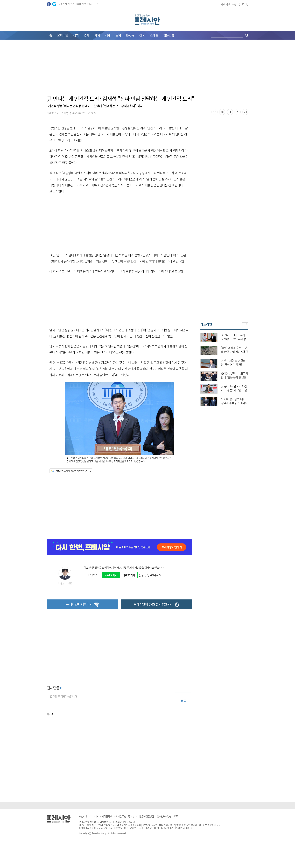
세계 (107, 35)
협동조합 (168, 35)
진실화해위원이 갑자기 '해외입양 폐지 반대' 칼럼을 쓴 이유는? (243, 403)
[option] (234, 368)
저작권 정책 (107, 816)
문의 (228, 4)
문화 (118, 35)
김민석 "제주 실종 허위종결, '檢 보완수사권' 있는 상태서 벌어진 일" (243, 377)
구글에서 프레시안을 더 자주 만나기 (71, 470)
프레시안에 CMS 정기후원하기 (153, 604)
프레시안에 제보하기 (79, 604)
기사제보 (94, 816)
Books (130, 35)
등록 (183, 701)
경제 (86, 35)
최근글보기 (91, 575)
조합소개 (83, 816)
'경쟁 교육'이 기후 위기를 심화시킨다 (243, 350)
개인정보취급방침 (145, 816)
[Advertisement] (147, 69)
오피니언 (62, 35)
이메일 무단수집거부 (124, 816)
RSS (176, 816)
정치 (76, 35)
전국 (142, 35)
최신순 (50, 714)
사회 (97, 35)
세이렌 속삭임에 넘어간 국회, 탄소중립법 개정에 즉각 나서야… (243, 364)
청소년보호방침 (164, 816)
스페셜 (154, 35)
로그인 (245, 4)
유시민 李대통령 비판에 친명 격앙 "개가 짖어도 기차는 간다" (243, 390)
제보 (223, 4)
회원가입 (236, 4)
